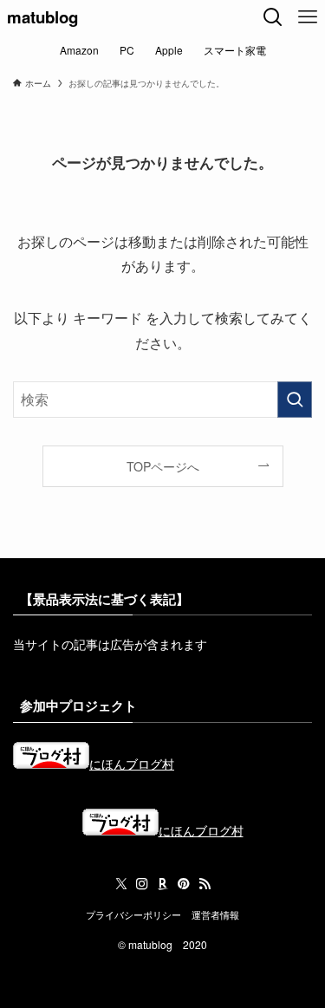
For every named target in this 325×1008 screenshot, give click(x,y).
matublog (42, 18)
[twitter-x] (121, 884)
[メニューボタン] (307, 17)
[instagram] (142, 884)
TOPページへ (163, 466)
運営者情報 (215, 914)
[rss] (204, 884)
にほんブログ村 (131, 764)
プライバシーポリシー (133, 914)
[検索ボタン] (273, 17)
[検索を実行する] (294, 399)
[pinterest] (184, 884)
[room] (163, 884)
